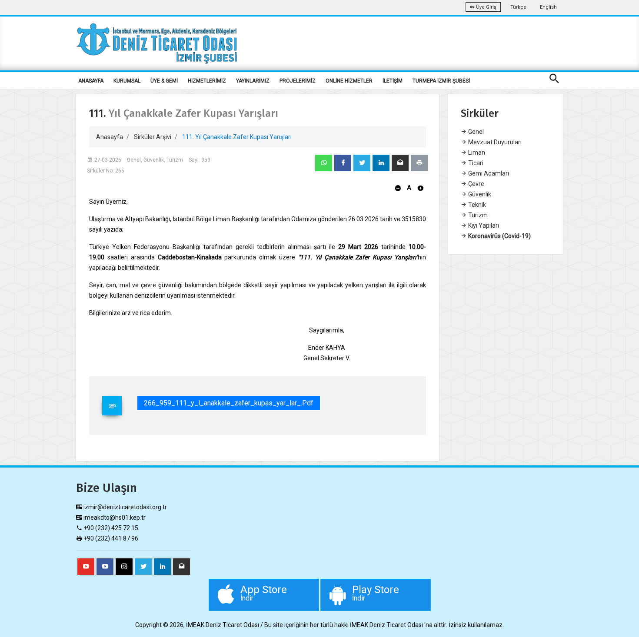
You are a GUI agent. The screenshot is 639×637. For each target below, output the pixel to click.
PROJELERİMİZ (298, 81)
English (548, 7)
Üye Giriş (485, 7)
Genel (475, 131)
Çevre (475, 183)
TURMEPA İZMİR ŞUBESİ (441, 81)
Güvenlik (479, 194)
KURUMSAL (126, 81)
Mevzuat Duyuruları (494, 142)
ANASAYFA (90, 81)
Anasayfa (109, 136)
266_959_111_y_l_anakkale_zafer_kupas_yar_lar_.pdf (228, 403)
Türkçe (518, 7)
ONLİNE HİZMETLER (349, 81)
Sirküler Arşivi (152, 136)
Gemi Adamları (488, 173)
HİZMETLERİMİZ (207, 81)
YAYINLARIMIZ (253, 81)
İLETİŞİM (393, 81)
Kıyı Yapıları (483, 225)
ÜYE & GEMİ (164, 81)
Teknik (476, 204)
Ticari (475, 162)
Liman (476, 152)
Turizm (477, 215)
